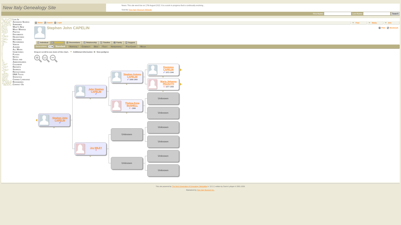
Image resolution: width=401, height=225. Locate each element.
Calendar (17, 64)
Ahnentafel (116, 46)
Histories (17, 39)
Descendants (74, 42)
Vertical (73, 46)
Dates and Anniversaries (19, 60)
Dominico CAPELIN (168, 68)
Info (389, 23)
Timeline (106, 42)
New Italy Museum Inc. (205, 190)
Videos (16, 44)
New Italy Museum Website (140, 10)
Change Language (21, 79)
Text (104, 46)
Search (50, 23)
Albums (16, 47)
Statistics (17, 77)
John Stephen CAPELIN (96, 90)
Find (357, 23)
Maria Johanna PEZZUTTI (168, 82)
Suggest (131, 42)
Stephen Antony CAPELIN (132, 75)
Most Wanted (19, 29)
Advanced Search (21, 22)
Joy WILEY (96, 148)
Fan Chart (131, 46)
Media (374, 23)
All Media (17, 49)
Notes (16, 57)
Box (96, 46)
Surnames (17, 24)
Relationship (91, 42)
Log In (16, 19)
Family (119, 42)
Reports (17, 67)
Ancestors (59, 42)
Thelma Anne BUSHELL (132, 104)
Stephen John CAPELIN (60, 119)
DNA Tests (18, 74)
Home (40, 23)
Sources (17, 69)
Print (383, 28)
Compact (86, 46)
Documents (18, 34)
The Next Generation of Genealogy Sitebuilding (190, 186)
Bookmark (394, 28)
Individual (44, 42)
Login (59, 23)
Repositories (19, 72)
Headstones (18, 37)
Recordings (18, 42)
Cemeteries (18, 52)
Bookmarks (18, 82)
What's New (18, 27)
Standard (60, 46)
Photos (16, 32)
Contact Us (18, 84)
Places (16, 54)
